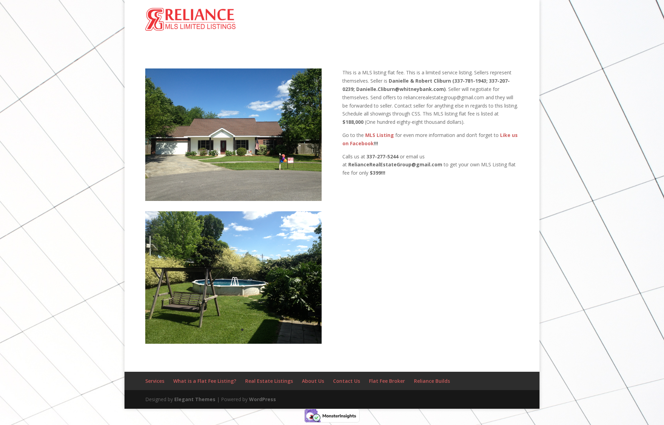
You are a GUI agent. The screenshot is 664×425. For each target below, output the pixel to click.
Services (154, 381)
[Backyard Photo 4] (233, 343)
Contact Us (346, 381)
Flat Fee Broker (387, 381)
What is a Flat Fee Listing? (204, 381)
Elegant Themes (194, 399)
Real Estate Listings (269, 381)
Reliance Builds (432, 381)
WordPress (262, 399)
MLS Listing (379, 135)
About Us (313, 381)
